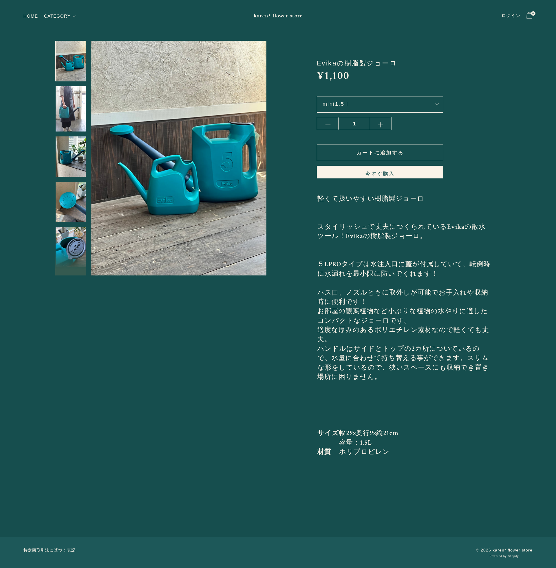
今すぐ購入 (380, 174)
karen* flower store (278, 15)
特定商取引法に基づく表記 (49, 550)
